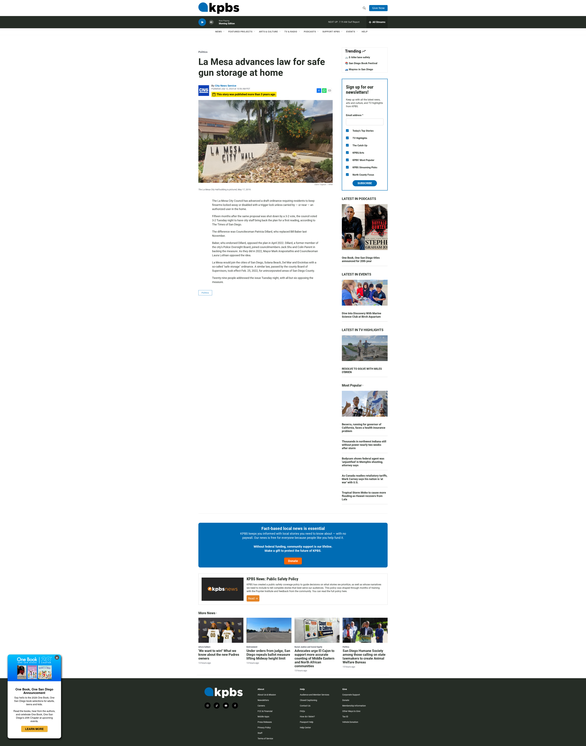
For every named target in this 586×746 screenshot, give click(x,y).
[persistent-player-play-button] (202, 22)
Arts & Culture (268, 31)
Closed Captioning (308, 700)
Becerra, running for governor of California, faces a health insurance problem (363, 428)
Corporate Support (351, 694)
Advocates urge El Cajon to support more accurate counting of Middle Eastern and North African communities (314, 658)
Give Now (378, 8)
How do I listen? (307, 716)
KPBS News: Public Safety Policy (272, 579)
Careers (261, 705)
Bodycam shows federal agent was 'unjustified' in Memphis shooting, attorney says (363, 462)
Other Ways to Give (351, 711)
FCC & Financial (265, 711)
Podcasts (310, 31)
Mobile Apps (263, 716)
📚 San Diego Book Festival (361, 63)
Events (350, 31)
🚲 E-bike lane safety (357, 57)
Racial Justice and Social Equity (308, 647)
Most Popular (352, 385)
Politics (203, 51)
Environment (251, 647)
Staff (260, 733)
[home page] (218, 8)
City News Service (225, 85)
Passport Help (306, 722)
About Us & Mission (267, 694)
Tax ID (345, 716)
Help (365, 31)
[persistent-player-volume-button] (211, 22)
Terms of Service (265, 738)
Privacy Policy (264, 727)
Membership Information (354, 705)
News (218, 31)
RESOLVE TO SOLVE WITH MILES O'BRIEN (362, 370)
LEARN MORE (34, 729)
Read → (253, 598)
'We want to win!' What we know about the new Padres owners (218, 654)
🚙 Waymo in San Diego (359, 69)
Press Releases (265, 722)
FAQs (302, 711)
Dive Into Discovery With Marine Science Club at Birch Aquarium (361, 315)
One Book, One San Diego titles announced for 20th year (361, 259)
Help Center (305, 727)
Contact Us (305, 705)
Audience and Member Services (314, 694)
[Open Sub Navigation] (224, 31)
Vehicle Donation (350, 722)
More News (206, 613)
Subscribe (365, 183)
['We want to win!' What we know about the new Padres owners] (220, 630)
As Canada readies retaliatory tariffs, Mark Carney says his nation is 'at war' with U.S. (364, 479)
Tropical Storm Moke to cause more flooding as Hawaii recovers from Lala (364, 496)
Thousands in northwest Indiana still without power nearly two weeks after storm (364, 445)
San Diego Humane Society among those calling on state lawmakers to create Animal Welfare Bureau (364, 656)
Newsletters (263, 700)
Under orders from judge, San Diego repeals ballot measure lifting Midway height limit (268, 654)
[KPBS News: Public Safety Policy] (223, 589)
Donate (293, 561)
